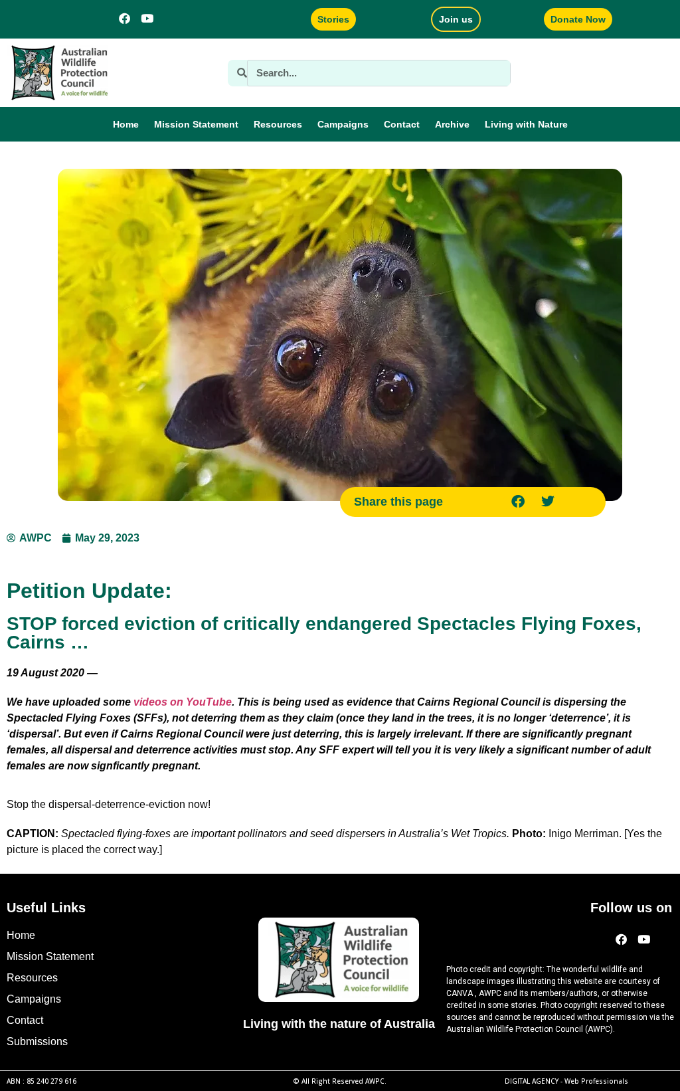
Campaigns (343, 124)
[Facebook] (125, 18)
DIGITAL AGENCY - (566, 1081)
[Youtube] (147, 18)
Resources (278, 124)
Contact (402, 124)
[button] (518, 502)
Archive (452, 124)
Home (126, 124)
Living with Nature (526, 124)
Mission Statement (196, 124)
